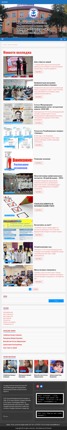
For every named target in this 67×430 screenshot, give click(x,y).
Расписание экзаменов (18, 160)
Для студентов (8, 316)
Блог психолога (8, 314)
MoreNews (39, 428)
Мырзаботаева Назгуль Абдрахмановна (14, 341)
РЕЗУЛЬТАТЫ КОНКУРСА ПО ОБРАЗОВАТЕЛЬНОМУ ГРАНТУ (18, 206)
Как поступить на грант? (18, 229)
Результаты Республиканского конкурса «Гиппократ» (18, 137)
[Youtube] (41, 386)
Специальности (8, 324)
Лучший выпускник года (18, 252)
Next (36, 289)
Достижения (8, 122)
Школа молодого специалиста (18, 275)
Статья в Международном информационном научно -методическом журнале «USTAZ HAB (18, 113)
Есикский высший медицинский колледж (33, 19)
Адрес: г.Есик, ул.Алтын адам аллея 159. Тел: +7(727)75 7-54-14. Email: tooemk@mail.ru (33, 424)
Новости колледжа (9, 75)
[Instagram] (38, 386)
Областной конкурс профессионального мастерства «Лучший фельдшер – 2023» (18, 184)
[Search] (64, 39)
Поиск (5, 296)
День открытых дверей (18, 66)
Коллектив (6, 320)
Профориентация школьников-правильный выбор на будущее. (18, 89)
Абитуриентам (8, 312)
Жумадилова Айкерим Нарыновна (12, 338)
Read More (38, 72)
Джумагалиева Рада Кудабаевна (12, 345)
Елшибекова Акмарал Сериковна (12, 335)
